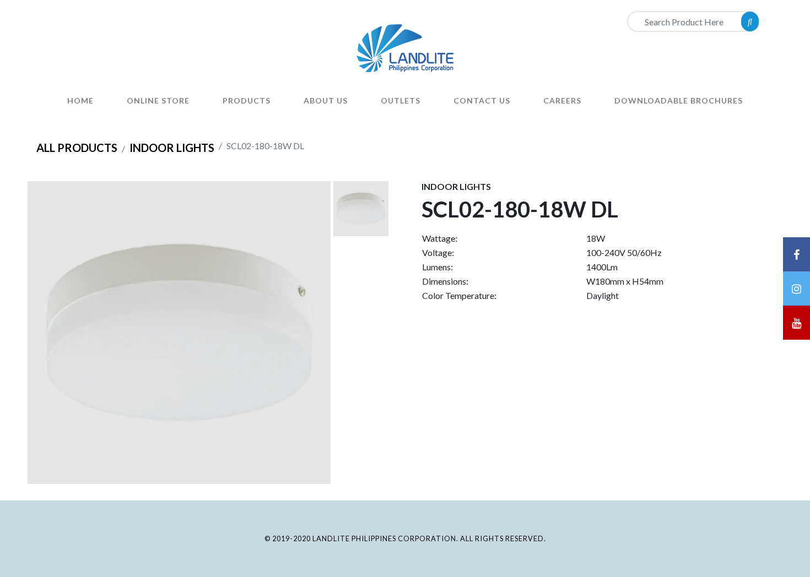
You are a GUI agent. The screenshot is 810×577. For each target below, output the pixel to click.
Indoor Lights (171, 147)
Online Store (158, 100)
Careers (562, 100)
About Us (326, 100)
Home (80, 100)
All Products (76, 147)
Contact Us (481, 100)
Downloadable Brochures (678, 100)
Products (247, 100)
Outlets (400, 100)
